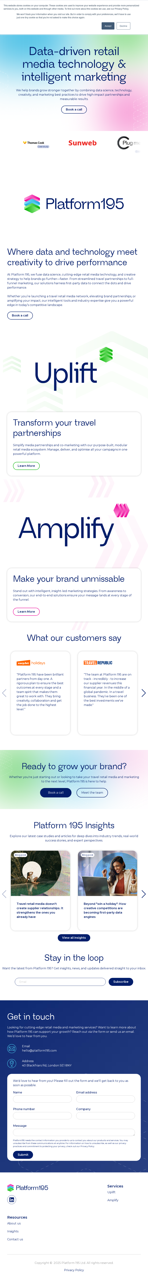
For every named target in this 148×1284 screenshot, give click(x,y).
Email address (86, 1092)
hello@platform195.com (39, 1050)
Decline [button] (123, 25)
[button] (143, 693)
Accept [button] (108, 25)
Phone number (24, 1109)
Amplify (112, 1200)
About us (14, 1223)
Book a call (74, 109)
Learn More (26, 466)
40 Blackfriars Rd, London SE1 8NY (46, 1065)
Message (20, 1125)
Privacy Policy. (87, 1146)
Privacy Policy (74, 1270)
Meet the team (92, 792)
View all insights (74, 937)
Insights (12, 1231)
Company (83, 1109)
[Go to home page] (27, 1188)
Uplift (111, 1192)
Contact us (15, 1239)
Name (17, 1092)
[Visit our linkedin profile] (11, 1199)
